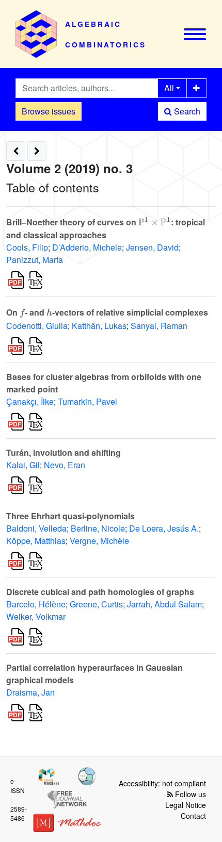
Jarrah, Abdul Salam (164, 604)
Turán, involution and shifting (63, 452)
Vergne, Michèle (99, 541)
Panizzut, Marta (34, 260)
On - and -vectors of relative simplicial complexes (107, 312)
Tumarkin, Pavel (87, 401)
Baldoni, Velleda (36, 528)
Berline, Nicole (98, 528)
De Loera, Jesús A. (164, 528)
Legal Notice (185, 805)
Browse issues (48, 111)
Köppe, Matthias (36, 541)
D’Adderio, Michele (87, 247)
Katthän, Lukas (99, 326)
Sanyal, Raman (159, 326)
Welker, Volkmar (36, 616)
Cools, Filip (27, 247)
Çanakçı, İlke (30, 401)
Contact (193, 816)
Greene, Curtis (96, 604)
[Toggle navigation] (195, 34)
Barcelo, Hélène (36, 604)
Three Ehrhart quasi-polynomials (70, 516)
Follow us (189, 794)
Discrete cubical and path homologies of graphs (100, 592)
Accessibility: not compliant (162, 783)
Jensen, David (152, 247)
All (169, 88)
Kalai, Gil (23, 465)
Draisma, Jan (30, 692)
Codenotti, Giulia (37, 326)
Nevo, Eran (64, 465)
